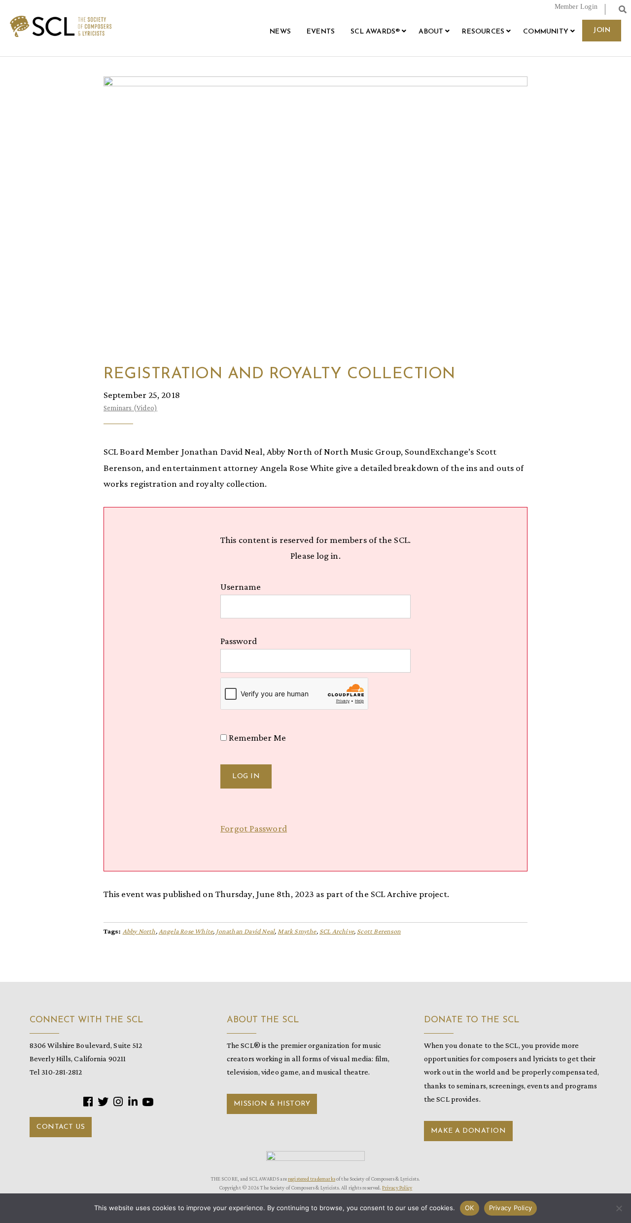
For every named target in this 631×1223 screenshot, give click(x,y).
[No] (619, 1208)
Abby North (139, 931)
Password (238, 641)
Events (321, 32)
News (280, 32)
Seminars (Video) (130, 408)
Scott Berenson (379, 931)
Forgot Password (253, 828)
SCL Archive (336, 931)
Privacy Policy (397, 1187)
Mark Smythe (297, 931)
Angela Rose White (186, 931)
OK (469, 1208)
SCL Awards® (375, 32)
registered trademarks (311, 1179)
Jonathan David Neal (245, 931)
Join (601, 30)
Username (240, 586)
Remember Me (256, 737)
